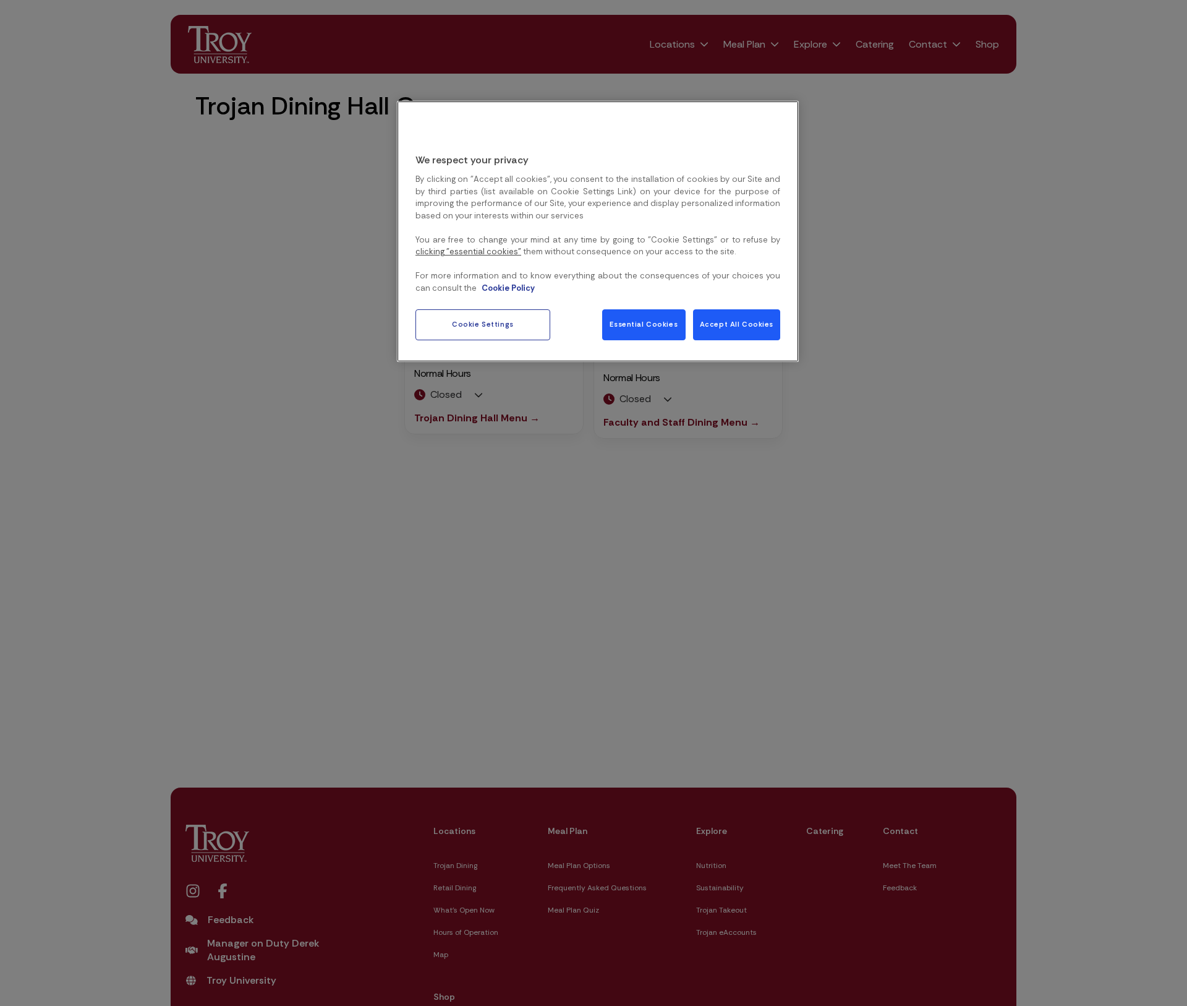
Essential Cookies (644, 324)
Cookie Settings (483, 324)
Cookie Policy (508, 287)
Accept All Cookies (736, 324)
